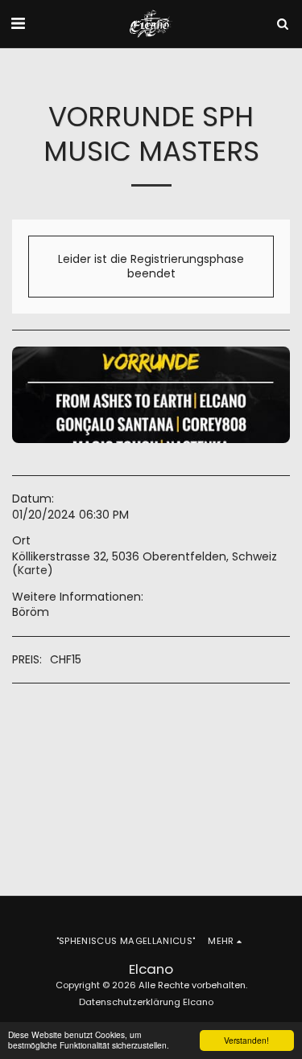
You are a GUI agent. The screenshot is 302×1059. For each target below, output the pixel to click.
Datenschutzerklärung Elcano (146, 1001)
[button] (17, 23)
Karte (33, 570)
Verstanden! (246, 1040)
